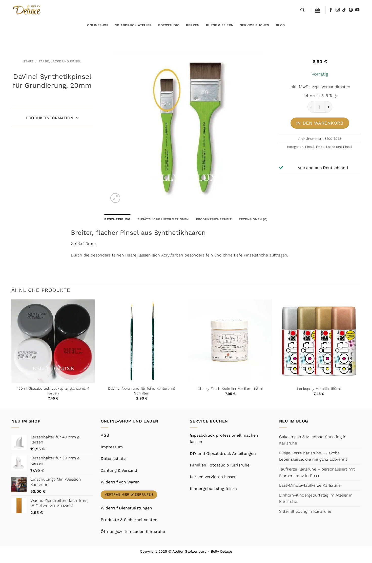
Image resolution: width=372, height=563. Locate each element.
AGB (105, 435)
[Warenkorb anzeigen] (317, 10)
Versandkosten (336, 86)
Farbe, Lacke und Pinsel (60, 61)
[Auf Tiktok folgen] (344, 10)
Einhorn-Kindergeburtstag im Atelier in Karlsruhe (316, 498)
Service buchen (254, 25)
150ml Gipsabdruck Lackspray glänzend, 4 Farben (53, 390)
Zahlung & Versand (119, 470)
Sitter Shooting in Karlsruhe (305, 511)
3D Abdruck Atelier (133, 25)
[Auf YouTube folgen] (357, 10)
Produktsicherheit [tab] (214, 219)
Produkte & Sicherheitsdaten (129, 519)
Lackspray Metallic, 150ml (319, 389)
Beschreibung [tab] (117, 219)
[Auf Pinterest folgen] (351, 10)
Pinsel (309, 147)
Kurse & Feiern (220, 25)
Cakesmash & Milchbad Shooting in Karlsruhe (312, 440)
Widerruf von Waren (120, 482)
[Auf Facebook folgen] (331, 10)
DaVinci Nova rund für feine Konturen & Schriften (141, 390)
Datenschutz (113, 458)
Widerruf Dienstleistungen (126, 508)
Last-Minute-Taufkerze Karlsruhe (310, 485)
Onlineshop (97, 25)
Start (28, 61)
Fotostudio (168, 25)
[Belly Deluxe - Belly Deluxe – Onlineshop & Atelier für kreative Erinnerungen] (27, 10)
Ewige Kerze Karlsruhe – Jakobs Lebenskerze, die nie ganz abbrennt (313, 456)
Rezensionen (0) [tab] (253, 219)
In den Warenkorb (320, 123)
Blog (280, 25)
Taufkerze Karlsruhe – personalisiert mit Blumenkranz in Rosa (317, 472)
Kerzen (192, 25)
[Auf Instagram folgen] (338, 10)
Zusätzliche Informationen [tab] (163, 219)
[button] (302, 10)
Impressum (112, 446)
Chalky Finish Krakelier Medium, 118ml (230, 389)
